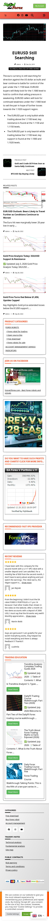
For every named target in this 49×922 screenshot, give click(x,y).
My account (39, 6)
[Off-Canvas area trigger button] (44, 15)
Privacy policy (11, 870)
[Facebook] (18, 15)
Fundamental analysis (15, 846)
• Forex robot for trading (16, 331)
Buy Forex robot (12, 819)
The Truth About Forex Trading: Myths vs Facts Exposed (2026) (32, 734)
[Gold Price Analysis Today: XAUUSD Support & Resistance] (24, 244)
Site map (9, 850)
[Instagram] (22, 15)
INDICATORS (10, 350)
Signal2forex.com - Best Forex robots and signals (23, 391)
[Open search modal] (32, 15)
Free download (12, 816)
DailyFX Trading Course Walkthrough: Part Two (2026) (33, 699)
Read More (13, 689)
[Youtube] (26, 15)
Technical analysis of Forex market (24, 69)
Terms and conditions (15, 866)
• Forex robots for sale (15, 342)
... (15, 225)
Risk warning (11, 862)
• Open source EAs (14, 335)
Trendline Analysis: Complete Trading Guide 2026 (33, 666)
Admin (19, 64)
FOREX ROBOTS (12, 327)
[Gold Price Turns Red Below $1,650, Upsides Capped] (24, 285)
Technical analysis (13, 842)
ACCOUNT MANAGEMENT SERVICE (20, 347)
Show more (26, 582)
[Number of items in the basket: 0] (5, 15)
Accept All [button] (27, 914)
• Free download (13, 339)
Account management (15, 823)
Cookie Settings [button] (13, 914)
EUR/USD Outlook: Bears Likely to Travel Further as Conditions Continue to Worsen (24, 214)
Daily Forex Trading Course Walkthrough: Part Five (33, 768)
